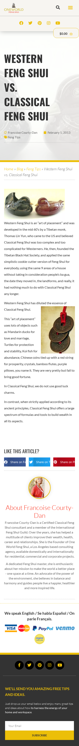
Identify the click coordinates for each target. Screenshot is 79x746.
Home (8, 168)
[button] (70, 7)
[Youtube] (58, 23)
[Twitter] (30, 23)
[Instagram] (49, 23)
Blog (20, 168)
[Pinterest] (39, 23)
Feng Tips (14, 137)
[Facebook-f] (19, 665)
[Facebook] (21, 23)
